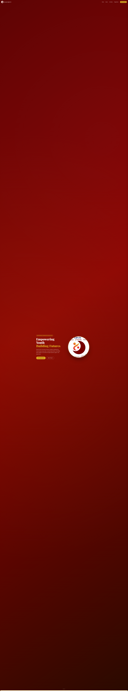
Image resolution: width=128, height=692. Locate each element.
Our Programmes (41, 357)
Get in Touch (50, 357)
